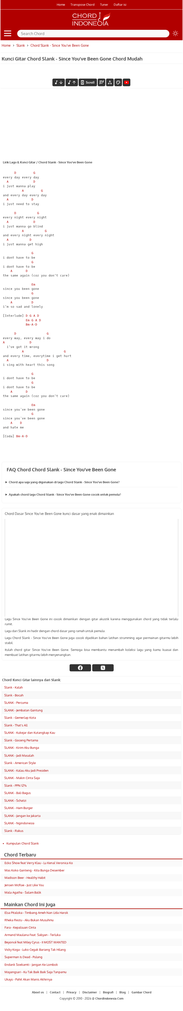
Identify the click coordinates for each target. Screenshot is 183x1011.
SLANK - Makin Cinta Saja (22, 778)
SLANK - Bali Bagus (17, 793)
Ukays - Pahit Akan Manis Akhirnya (28, 979)
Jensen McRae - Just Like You (24, 885)
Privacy (71, 992)
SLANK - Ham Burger (18, 808)
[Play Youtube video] (91, 567)
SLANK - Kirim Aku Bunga (21, 747)
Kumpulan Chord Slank (22, 843)
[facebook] (80, 667)
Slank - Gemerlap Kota (20, 717)
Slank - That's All (16, 725)
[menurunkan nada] (58, 82)
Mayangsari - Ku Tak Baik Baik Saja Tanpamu (35, 972)
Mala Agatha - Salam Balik (23, 892)
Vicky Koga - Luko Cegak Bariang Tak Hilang (35, 949)
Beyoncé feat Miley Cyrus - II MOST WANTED (35, 942)
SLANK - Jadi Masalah (19, 755)
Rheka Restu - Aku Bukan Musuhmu (29, 920)
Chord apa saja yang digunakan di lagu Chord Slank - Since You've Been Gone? (64, 482)
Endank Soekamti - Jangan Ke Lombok (31, 964)
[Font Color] (118, 82)
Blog (122, 992)
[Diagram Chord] (101, 82)
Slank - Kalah (13, 687)
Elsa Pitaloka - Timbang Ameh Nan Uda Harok (36, 913)
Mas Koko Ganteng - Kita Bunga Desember (35, 870)
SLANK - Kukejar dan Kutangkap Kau (29, 732)
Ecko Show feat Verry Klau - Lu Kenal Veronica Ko (39, 863)
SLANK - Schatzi (15, 800)
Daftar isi (120, 4)
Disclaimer (89, 992)
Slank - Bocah (13, 695)
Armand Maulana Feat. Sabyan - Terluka (33, 935)
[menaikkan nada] (72, 82)
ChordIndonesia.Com (109, 998)
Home (61, 4)
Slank (20, 45)
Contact (55, 992)
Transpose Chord (83, 4)
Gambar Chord (141, 992)
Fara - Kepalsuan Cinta (20, 927)
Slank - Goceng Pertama (21, 740)
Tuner (104, 4)
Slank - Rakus (13, 831)
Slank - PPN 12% (15, 785)
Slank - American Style (20, 763)
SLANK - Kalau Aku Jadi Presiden (26, 770)
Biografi (108, 992)
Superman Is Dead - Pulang (23, 957)
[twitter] (103, 667)
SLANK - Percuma (16, 702)
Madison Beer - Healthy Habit (25, 878)
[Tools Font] (110, 82)
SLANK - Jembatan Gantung (23, 710)
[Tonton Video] (126, 82)
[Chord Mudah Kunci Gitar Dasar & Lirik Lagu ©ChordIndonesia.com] (91, 26)
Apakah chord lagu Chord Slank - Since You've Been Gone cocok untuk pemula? (65, 494)
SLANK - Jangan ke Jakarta (22, 816)
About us (38, 992)
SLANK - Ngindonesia (19, 823)
